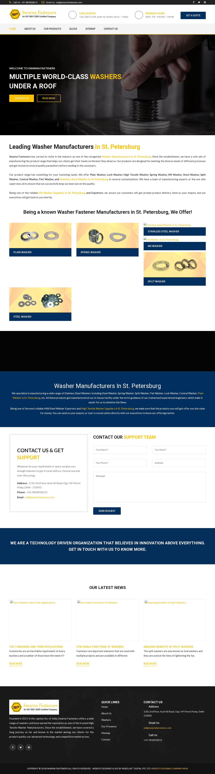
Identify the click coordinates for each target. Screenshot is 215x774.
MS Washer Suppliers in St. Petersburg (62, 192)
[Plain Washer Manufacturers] (40, 243)
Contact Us (111, 29)
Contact (105, 739)
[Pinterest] (205, 2)
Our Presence (109, 726)
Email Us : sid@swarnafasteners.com (64, 2)
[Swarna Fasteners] (34, 707)
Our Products (52, 29)
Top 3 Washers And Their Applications (36, 646)
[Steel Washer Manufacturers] (40, 308)
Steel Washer (22, 316)
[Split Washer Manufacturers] (175, 273)
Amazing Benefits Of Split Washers (168, 646)
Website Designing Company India (169, 768)
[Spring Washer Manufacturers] (107, 243)
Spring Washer (91, 252)
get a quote (193, 15)
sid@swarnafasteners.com (40, 497)
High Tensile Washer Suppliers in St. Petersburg (107, 408)
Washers (106, 719)
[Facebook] (193, 2)
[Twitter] (199, 2)
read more (48, 98)
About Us (29, 29)
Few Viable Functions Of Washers (100, 646)
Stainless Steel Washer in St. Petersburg (84, 179)
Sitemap (90, 29)
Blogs (73, 29)
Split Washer (156, 281)
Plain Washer (22, 252)
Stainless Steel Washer (163, 231)
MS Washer (155, 246)
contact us (22, 98)
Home (12, 29)
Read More (15, 663)
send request (107, 511)
